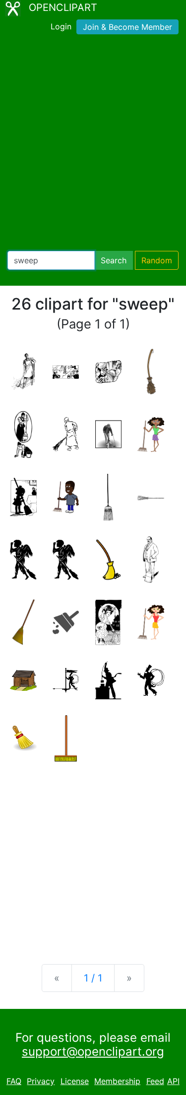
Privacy (41, 1081)
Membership (117, 1081)
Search (113, 260)
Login (61, 26)
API (173, 1081)
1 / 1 (93, 978)
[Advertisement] (93, 144)
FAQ (13, 1081)
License (75, 1081)
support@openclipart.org (93, 1051)
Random (156, 260)
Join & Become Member (127, 27)
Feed (155, 1081)
